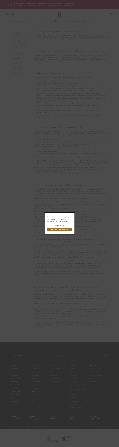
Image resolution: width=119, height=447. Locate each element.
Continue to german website (59, 229)
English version (59, 225)
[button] (72, 215)
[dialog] (59, 223)
